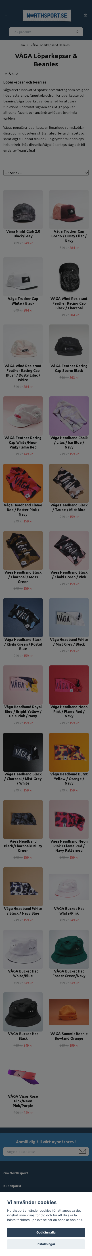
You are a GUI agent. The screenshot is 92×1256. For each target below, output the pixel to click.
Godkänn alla (46, 1232)
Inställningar (46, 1244)
